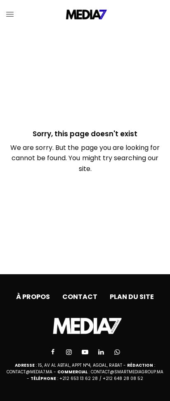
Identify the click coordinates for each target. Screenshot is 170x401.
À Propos (33, 296)
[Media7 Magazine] (85, 14)
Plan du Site (132, 296)
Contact (79, 296)
